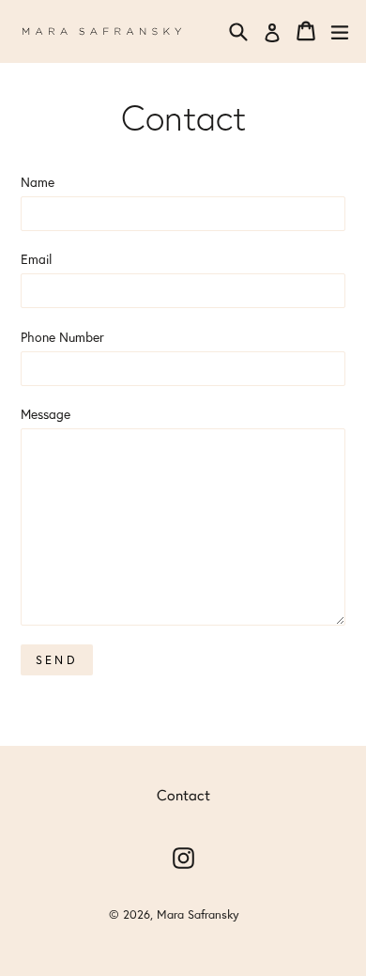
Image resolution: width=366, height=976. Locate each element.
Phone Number (62, 337)
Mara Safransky (198, 914)
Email (36, 259)
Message (45, 414)
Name (37, 182)
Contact (183, 794)
